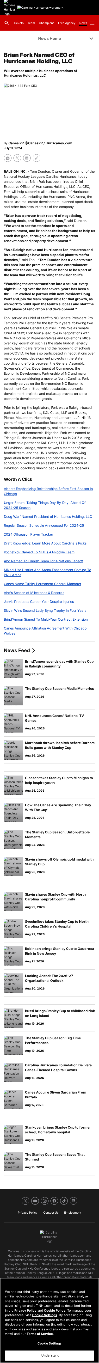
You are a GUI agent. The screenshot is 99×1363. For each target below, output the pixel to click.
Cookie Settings (44, 1315)
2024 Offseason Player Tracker (28, 534)
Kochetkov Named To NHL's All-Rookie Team (39, 552)
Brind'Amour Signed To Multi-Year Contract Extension (46, 619)
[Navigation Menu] (92, 23)
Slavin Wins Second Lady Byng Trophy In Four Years (45, 610)
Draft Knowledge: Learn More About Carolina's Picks (45, 543)
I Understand (50, 1355)
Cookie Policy (54, 1310)
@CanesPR (34, 143)
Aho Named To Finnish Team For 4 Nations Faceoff (43, 561)
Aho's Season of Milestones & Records (34, 593)
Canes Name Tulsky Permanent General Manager (42, 584)
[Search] (7, 23)
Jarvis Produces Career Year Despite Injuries (39, 601)
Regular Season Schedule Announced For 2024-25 (44, 525)
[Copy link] (36, 158)
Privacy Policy (25, 1310)
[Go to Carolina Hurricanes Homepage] (40, 8)
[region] (49, 1320)
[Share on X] (17, 158)
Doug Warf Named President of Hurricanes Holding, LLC (48, 516)
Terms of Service (40, 1334)
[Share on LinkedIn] (27, 158)
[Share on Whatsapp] (8, 158)
